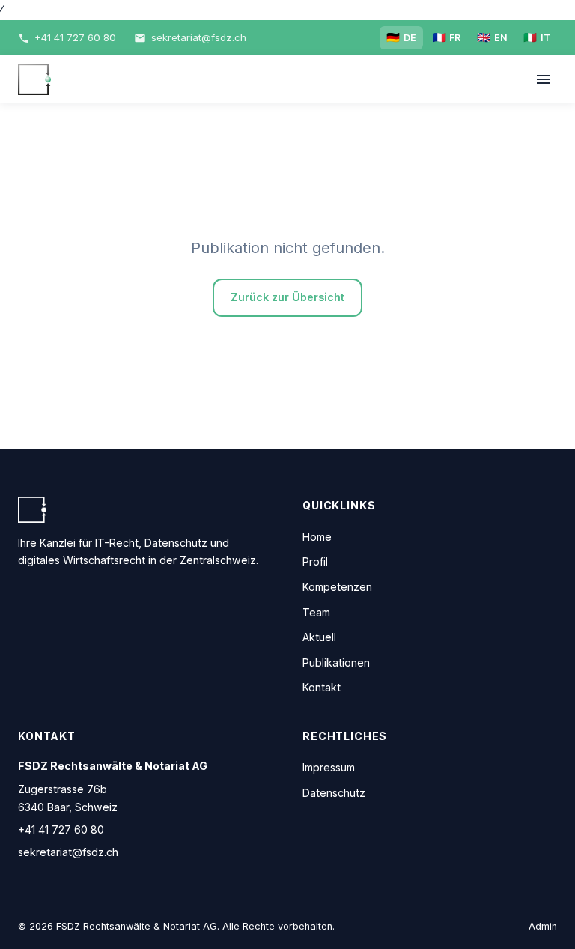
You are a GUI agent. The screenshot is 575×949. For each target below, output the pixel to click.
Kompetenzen (337, 586)
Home (317, 536)
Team (316, 612)
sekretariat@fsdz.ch (68, 852)
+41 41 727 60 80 (61, 829)
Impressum (328, 767)
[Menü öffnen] (543, 80)
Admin (543, 926)
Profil (315, 561)
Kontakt (321, 687)
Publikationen (336, 662)
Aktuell (319, 637)
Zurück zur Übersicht (287, 297)
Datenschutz (333, 792)
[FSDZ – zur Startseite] (34, 79)
